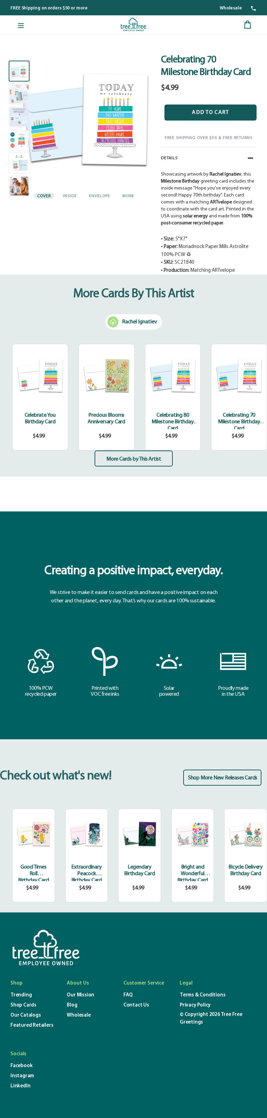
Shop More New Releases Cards (222, 778)
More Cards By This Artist (133, 294)
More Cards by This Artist (133, 459)
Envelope (99, 196)
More (128, 196)
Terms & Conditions (202, 995)
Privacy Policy (195, 1005)
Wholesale (231, 8)
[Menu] (20, 24)
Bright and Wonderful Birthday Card (192, 873)
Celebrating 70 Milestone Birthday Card (239, 421)
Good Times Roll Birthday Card (33, 873)
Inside (70, 196)
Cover (44, 196)
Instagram (22, 1076)
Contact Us (136, 1005)
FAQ (128, 995)
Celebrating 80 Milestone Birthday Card (173, 421)
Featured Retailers (31, 1025)
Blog (72, 1005)
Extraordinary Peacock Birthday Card (86, 873)
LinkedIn (20, 1086)
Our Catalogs (25, 1015)
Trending (21, 995)
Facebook (21, 1066)
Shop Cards (23, 1005)
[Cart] (247, 25)
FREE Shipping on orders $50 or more (49, 8)
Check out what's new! (55, 776)
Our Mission (80, 995)
